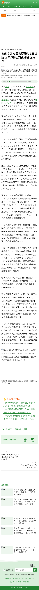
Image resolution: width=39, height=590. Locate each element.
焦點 (3, 6)
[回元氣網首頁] (7, 2)
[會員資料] (33, 2)
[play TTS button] (10, 81)
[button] (36, 6)
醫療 (24, 6)
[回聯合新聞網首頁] (2, 2)
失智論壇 (17, 6)
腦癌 (7, 86)
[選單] (36, 2)
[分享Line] (15, 10)
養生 (9, 6)
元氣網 (7, 50)
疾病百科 (31, 578)
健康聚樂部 (16, 578)
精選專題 (24, 578)
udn (2, 50)
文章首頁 (18, 582)
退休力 (12, 582)
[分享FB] (5, 10)
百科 (30, 6)
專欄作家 (26, 582)
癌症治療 (5, 99)
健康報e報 (9, 570)
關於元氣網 (8, 578)
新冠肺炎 (13, 50)
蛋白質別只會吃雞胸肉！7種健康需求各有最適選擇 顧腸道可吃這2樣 (21, 15)
